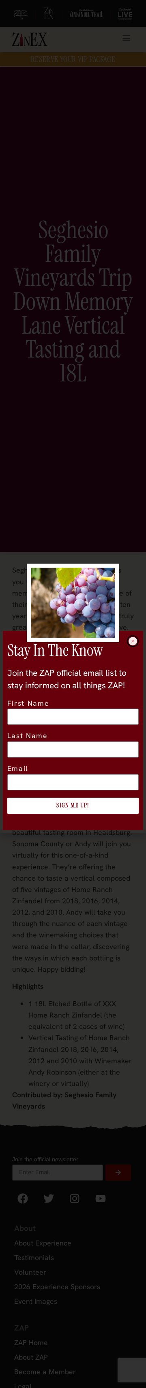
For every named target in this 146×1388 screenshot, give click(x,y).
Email (18, 769)
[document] (73, 694)
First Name (28, 704)
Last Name (27, 736)
